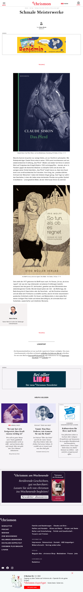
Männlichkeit (15, 425)
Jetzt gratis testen (32, 587)
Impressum (36, 542)
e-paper (5, 550)
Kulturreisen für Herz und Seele (69, 429)
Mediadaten (61, 554)
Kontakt (57, 542)
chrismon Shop (49, 554)
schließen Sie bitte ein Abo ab (51, 353)
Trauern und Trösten (40, 534)
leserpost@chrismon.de (36, 355)
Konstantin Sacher (40, 451)
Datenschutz (47, 542)
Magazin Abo (37, 554)
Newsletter (7, 526)
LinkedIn (45, 358)
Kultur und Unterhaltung (41, 531)
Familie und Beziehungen (42, 526)
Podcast (5, 529)
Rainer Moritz (42, 27)
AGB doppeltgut (67, 542)
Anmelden (78, 4)
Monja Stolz (12, 454)
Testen (64, 3)
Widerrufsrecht (38, 545)
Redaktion (36, 562)
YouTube (3, 568)
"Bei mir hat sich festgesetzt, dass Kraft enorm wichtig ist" (14, 431)
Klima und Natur (56, 528)
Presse (70, 554)
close (72, 573)
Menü (4, 5)
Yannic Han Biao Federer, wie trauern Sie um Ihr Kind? (42, 431)
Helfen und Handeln (40, 528)
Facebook (35, 358)
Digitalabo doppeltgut (12, 543)
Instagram (65, 355)
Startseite (26, 8)
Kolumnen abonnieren (12, 540)
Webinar (5, 533)
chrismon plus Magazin (12, 546)
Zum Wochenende (9, 536)
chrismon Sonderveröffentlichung (69, 424)
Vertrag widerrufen (53, 545)
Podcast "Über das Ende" (42, 425)
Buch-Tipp (31, 8)
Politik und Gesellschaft (62, 531)
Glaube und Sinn (60, 526)
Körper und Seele (71, 528)
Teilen (41, 64)
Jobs (76, 554)
